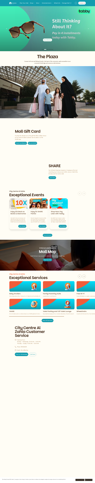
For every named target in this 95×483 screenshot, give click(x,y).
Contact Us (82, 3)
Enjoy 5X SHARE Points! (37, 213)
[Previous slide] (6, 28)
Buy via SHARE (32, 143)
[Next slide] (88, 28)
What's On (57, 3)
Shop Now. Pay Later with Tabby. (57, 213)
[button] (88, 480)
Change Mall (66, 3)
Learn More (52, 177)
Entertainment (46, 3)
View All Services (48, 320)
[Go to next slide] (84, 276)
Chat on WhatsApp (21, 354)
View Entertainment (47, 40)
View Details (22, 226)
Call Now (32, 354)
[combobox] (76, 3)
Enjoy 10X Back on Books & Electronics (18, 213)
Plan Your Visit (24, 3)
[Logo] (12, 3)
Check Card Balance (21, 143)
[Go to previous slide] (79, 276)
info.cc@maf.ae (24, 350)
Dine (37, 3)
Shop (31, 3)
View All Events (48, 235)
